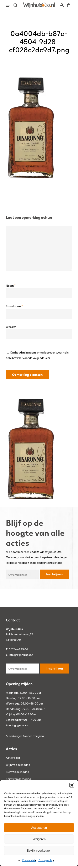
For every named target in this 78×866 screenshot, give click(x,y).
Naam (11, 285)
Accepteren (39, 827)
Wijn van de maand (18, 764)
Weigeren (39, 839)
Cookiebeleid (29, 860)
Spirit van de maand (18, 779)
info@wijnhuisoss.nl (21, 654)
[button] (72, 785)
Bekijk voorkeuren (39, 850)
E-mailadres (14, 306)
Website (11, 327)
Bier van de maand (17, 772)
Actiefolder (13, 757)
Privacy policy (46, 860)
